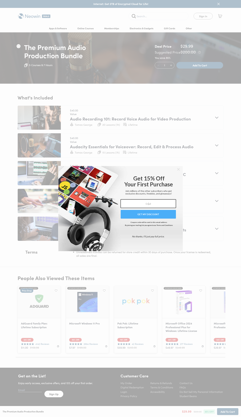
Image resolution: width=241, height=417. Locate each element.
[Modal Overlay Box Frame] (120, 208)
